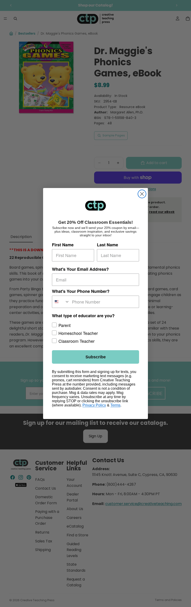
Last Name (107, 245)
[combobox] (61, 302)
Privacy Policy (94, 405)
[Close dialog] (142, 194)
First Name (63, 245)
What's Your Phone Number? (80, 291)
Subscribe (95, 357)
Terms (115, 405)
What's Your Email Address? (80, 269)
